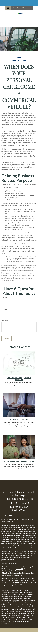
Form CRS (8, 516)
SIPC (21, 569)
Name (5, 298)
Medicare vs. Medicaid (19, 420)
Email (5, 309)
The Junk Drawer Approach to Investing (19, 379)
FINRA (18, 569)
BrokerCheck (11, 521)
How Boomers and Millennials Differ (19, 461)
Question (4, 321)
